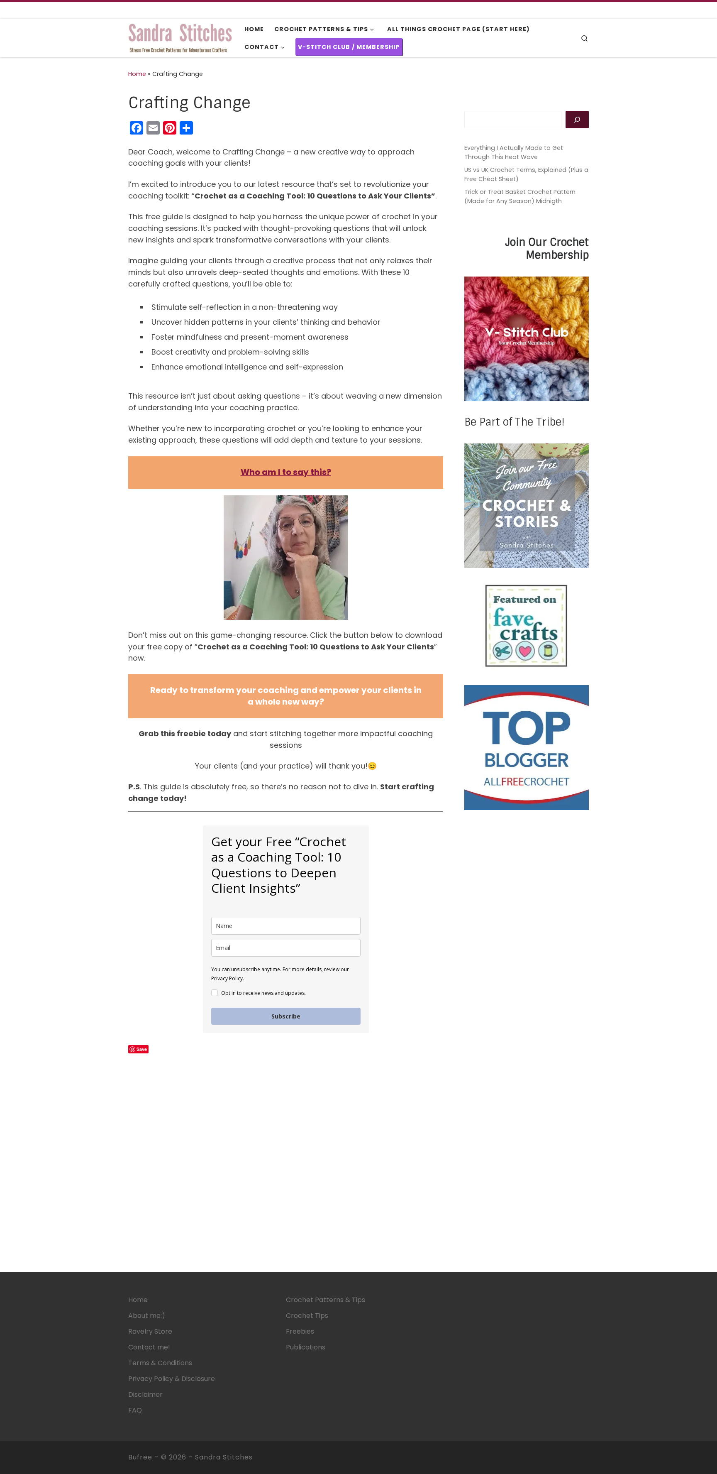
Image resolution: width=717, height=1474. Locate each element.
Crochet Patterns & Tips (325, 1300)
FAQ (135, 1410)
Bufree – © (148, 1457)
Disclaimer (145, 1394)
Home (137, 74)
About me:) (146, 1315)
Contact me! (149, 1347)
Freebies (300, 1331)
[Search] (577, 119)
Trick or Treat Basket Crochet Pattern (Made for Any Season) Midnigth (520, 196)
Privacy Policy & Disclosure (171, 1378)
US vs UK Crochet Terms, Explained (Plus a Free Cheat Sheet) (526, 174)
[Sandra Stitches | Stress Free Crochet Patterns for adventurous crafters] (180, 37)
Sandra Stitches (224, 1457)
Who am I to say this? (286, 472)
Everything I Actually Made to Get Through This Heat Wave (513, 152)
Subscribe (285, 1016)
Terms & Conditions (160, 1363)
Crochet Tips (307, 1315)
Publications (305, 1347)
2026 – (182, 1457)
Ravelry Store (150, 1331)
